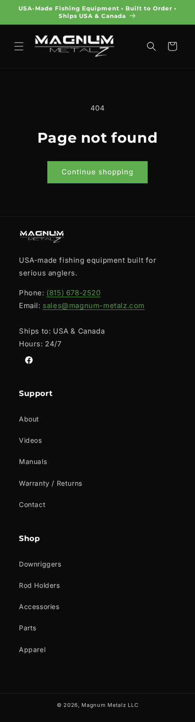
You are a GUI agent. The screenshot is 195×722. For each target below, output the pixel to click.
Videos (30, 440)
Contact (32, 504)
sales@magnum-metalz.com (94, 305)
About (29, 419)
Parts (27, 628)
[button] (19, 46)
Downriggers (40, 564)
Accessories (39, 606)
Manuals (33, 461)
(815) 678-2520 (73, 292)
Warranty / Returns (50, 483)
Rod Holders (39, 585)
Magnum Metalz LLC (109, 705)
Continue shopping (97, 171)
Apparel (32, 649)
